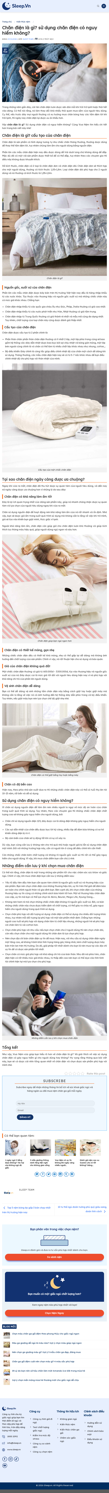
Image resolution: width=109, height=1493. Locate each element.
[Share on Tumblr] (66, 1174)
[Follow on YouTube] (4, 1465)
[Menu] (103, 6)
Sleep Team (28, 39)
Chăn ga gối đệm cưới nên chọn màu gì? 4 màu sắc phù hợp (43, 1361)
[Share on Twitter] (48, 1174)
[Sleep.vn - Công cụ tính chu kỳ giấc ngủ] (16, 6)
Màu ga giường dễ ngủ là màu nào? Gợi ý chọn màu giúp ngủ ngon (47, 1343)
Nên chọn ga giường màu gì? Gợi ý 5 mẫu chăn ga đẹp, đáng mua (46, 1352)
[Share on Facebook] (42, 1174)
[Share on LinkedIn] (60, 1174)
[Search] (98, 6)
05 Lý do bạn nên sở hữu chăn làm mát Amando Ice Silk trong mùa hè (48, 1370)
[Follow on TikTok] (16, 1459)
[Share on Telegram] (72, 1174)
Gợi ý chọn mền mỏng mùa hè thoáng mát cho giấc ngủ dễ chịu (45, 1380)
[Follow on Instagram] (10, 1459)
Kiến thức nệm (23, 21)
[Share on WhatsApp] (37, 1174)
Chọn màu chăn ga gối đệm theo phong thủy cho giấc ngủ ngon (45, 1333)
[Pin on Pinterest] (54, 1174)
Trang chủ (7, 21)
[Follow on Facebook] (4, 1459)
